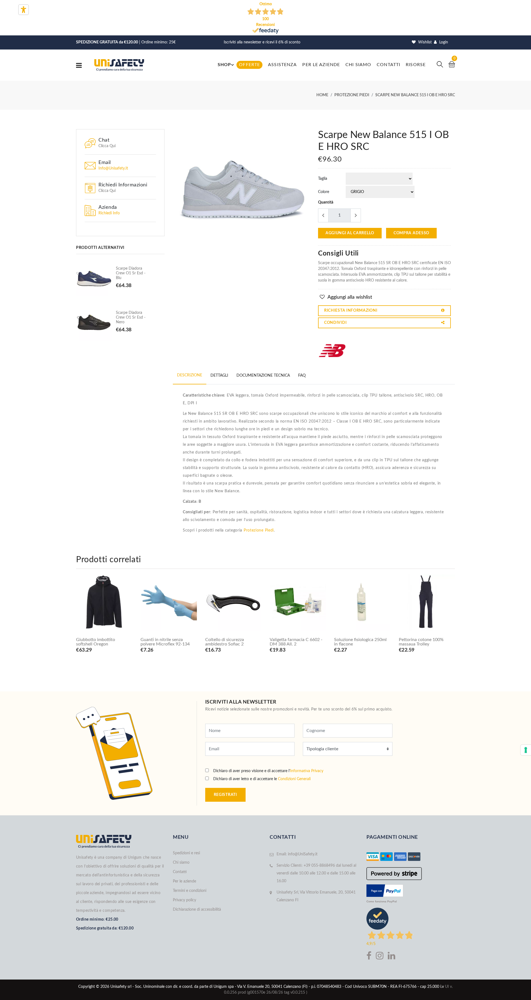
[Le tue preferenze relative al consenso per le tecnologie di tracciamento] (525, 750)
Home (322, 95)
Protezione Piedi (259, 530)
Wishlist (424, 42)
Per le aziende (321, 64)
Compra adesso (411, 233)
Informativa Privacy (306, 771)
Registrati (225, 795)
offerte (249, 64)
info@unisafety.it (113, 168)
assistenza (282, 64)
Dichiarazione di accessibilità (197, 910)
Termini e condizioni (189, 891)
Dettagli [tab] (219, 375)
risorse (416, 64)
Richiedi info (109, 213)
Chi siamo (358, 64)
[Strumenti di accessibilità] (23, 9)
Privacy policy (184, 900)
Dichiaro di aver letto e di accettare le (262, 779)
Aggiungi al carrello (350, 233)
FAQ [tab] (302, 375)
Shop (224, 64)
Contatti (388, 64)
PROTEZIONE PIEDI (351, 95)
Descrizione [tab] (189, 375)
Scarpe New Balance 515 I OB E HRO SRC (415, 95)
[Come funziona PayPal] (384, 890)
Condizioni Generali (294, 779)
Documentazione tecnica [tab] (263, 375)
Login (443, 42)
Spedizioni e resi (186, 853)
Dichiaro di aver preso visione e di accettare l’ (268, 771)
